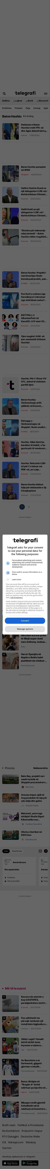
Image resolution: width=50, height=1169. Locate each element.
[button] (25, 580)
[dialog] (25, 585)
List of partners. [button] (16, 597)
